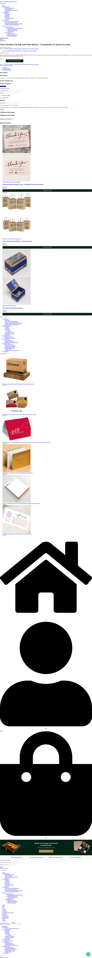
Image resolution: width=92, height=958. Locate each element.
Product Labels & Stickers (10, 338)
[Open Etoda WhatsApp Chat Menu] (88, 954)
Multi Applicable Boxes (9, 341)
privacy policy (65, 107)
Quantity (2, 58)
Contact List (5, 911)
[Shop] (46, 835)
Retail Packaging (6, 339)
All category (5, 926)
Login (1, 88)
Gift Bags (11, 48)
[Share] (3, 955)
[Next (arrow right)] (1, 956)
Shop (46, 837)
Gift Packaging (5, 879)
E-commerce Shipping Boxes (11, 345)
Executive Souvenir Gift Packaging (12, 322)
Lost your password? (4, 97)
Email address (3, 103)
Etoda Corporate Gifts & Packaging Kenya (8, 1)
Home (46, 619)
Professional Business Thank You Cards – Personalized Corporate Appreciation (23, 184)
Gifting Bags (24, 48)
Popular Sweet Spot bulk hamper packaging (13, 323)
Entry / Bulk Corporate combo (11, 321)
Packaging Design (6, 335)
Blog (3, 907)
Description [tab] (3, 72)
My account (5, 914)
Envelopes (7, 882)
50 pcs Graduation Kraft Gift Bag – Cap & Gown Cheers (17, 241)
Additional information (7, 69)
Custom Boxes (5, 319)
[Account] (46, 726)
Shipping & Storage (6, 343)
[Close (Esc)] (4, 955)
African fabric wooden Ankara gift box (13, 308)
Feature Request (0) (6, 68)
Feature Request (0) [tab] (6, 81)
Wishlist (4, 920)
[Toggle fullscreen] (1, 955)
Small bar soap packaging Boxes (11, 342)
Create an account (6, 88)
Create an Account (6, 860)
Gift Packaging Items (18, 48)
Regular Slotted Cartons (9, 348)
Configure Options (47, 190)
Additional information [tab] (7, 112)
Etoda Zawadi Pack (7, 47)
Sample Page (5, 918)
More (4, 892)
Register (2, 109)
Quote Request (5, 916)
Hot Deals (5, 913)
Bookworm (7, 320)
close (7, 957)
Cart (3, 908)
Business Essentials (9, 336)
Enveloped (7, 326)
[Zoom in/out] (0, 955)
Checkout (4, 909)
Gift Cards (7, 329)
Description (5, 67)
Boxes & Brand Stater (9, 344)
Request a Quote (6, 917)
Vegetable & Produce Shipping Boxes (12, 350)
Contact (4, 910)
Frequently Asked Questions (8, 912)
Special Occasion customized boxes (12, 324)
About (4, 906)
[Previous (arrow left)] (0, 956)
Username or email (4, 90)
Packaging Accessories (15, 182)
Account (46, 728)
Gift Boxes (5, 305)
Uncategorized (5, 351)
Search (13, 922)
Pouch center (7, 334)
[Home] (46, 617)
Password (2, 93)
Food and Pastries (8, 340)
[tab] (47, 67)
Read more (5, 187)
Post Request (3, 86)
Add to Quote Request (14, 60)
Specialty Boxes (8, 349)
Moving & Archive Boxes (10, 347)
